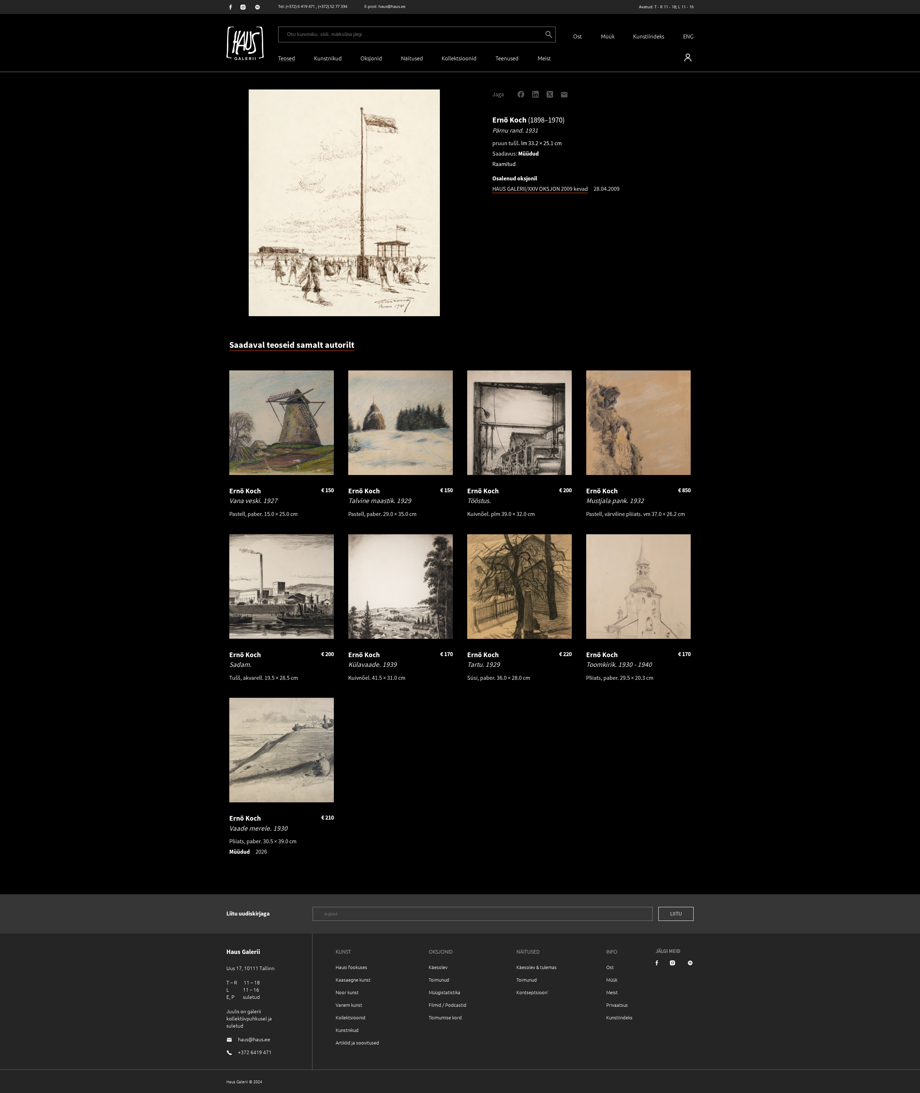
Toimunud (439, 979)
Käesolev (438, 967)
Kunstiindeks (648, 36)
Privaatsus (617, 1004)
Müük (608, 36)
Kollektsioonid (459, 58)
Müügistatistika (444, 992)
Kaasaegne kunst (353, 979)
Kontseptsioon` (532, 992)
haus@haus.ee (391, 6)
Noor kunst (347, 992)
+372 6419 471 (255, 1052)
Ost (577, 36)
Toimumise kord (445, 1017)
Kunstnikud (328, 58)
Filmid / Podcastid (447, 1004)
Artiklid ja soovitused (357, 1042)
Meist (612, 992)
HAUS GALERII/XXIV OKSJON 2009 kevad (540, 188)
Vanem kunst (349, 1004)
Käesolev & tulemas (536, 967)
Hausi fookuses (351, 967)
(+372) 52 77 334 (332, 6)
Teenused (507, 58)
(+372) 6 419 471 (300, 6)
